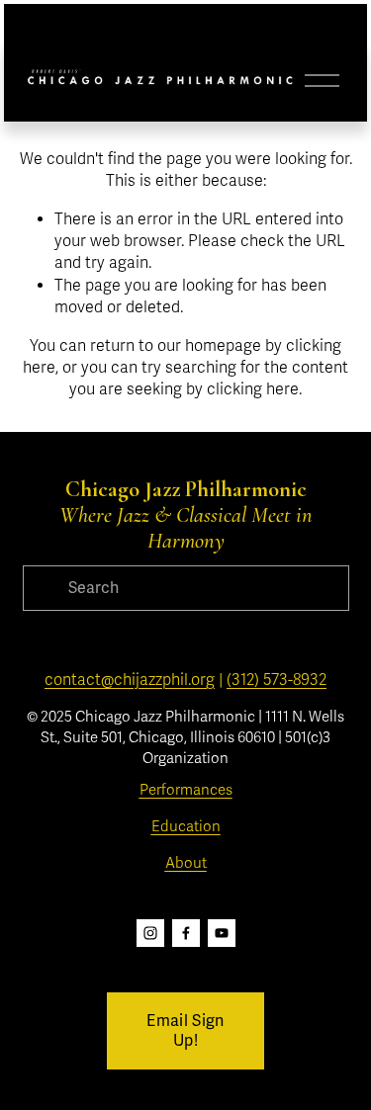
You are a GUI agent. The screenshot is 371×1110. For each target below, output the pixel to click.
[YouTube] (221, 933)
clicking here (253, 389)
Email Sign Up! (185, 1031)
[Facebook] (186, 933)
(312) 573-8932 (276, 680)
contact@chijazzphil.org (130, 680)
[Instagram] (150, 933)
